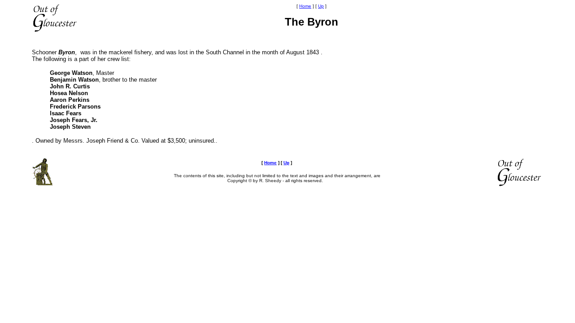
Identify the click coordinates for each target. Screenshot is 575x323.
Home (305, 6)
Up (321, 6)
